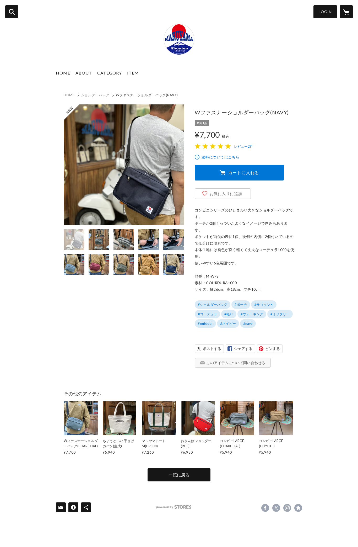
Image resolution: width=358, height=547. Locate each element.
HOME (63, 72)
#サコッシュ (263, 304)
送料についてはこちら (220, 157)
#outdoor (205, 323)
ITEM (133, 72)
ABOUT (83, 72)
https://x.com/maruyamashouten (276, 508)
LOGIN (325, 11)
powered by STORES (174, 507)
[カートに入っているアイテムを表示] (346, 11)
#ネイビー (228, 323)
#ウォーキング (252, 314)
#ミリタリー (280, 314)
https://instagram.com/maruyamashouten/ (287, 508)
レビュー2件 (243, 146)
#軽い (228, 314)
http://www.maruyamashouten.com (298, 508)
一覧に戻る (179, 474)
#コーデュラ (207, 314)
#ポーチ (241, 304)
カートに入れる (243, 172)
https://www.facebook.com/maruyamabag (265, 508)
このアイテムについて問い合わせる (236, 362)
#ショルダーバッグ (212, 304)
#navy (248, 323)
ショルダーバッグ (95, 95)
